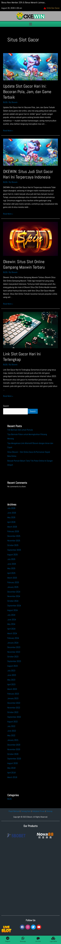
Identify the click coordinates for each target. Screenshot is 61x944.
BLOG (5, 102)
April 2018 (11, 772)
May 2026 (11, 517)
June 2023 (11, 675)
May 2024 (11, 624)
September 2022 (14, 717)
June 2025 (11, 564)
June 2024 (11, 619)
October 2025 (12, 545)
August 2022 (12, 721)
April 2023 (11, 684)
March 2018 (12, 777)
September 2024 (14, 605)
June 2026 (11, 512)
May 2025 (11, 568)
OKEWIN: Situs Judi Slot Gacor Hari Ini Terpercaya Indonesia (28, 174)
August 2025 (12, 554)
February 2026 (13, 531)
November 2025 (13, 540)
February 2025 (13, 582)
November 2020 (13, 749)
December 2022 (13, 703)
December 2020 (13, 745)
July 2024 (11, 615)
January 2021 (12, 740)
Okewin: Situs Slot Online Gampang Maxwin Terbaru (24, 264)
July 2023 (11, 670)
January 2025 (12, 587)
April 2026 (11, 522)
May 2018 (11, 768)
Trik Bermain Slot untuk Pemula (20, 430)
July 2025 (11, 559)
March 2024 (12, 633)
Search (6, 406)
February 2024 (13, 638)
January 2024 (12, 642)
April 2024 (11, 628)
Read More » (8, 130)
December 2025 (13, 536)
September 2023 (14, 661)
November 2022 (13, 707)
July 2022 (11, 726)
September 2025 (14, 550)
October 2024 (12, 601)
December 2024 (13, 591)
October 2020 (12, 754)
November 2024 (13, 596)
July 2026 (11, 508)
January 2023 (12, 698)
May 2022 (11, 735)
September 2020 (14, 758)
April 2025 (11, 573)
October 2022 (12, 712)
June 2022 (11, 731)
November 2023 (13, 652)
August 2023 (12, 666)
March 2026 (12, 526)
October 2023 (12, 656)
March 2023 (12, 689)
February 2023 (13, 693)
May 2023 (11, 680)
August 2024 (12, 610)
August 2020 (12, 763)
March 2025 (12, 577)
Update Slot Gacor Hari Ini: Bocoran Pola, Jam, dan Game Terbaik (27, 92)
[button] (30, 24)
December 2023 (13, 647)
